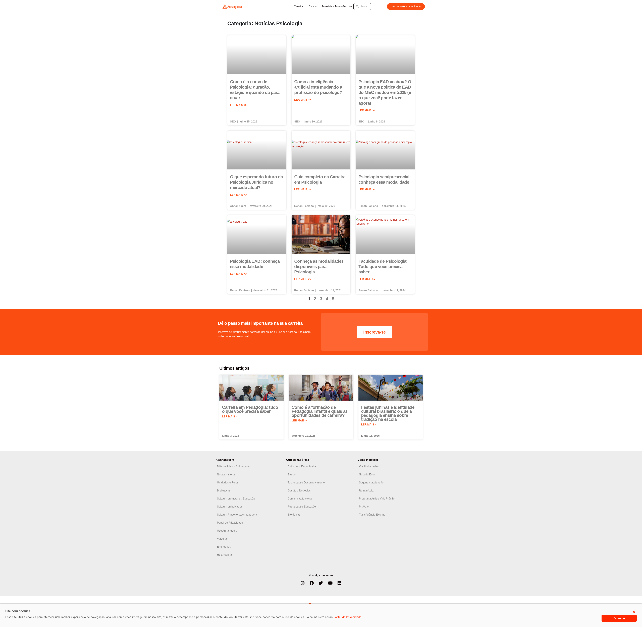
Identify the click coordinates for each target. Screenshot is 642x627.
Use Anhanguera (227, 530)
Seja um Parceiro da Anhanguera (237, 514)
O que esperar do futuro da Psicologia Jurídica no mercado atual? (256, 182)
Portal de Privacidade (230, 522)
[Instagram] (302, 583)
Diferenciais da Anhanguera (234, 466)
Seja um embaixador (229, 506)
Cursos (312, 6)
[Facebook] (312, 583)
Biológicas (294, 514)
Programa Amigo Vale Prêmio (377, 498)
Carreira (298, 6)
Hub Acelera (224, 554)
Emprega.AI (224, 546)
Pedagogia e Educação (302, 506)
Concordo (619, 618)
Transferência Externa (372, 514)
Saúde (292, 474)
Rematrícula (366, 490)
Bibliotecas (223, 490)
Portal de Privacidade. (348, 617)
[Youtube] (330, 583)
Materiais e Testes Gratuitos (337, 6)
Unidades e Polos (228, 482)
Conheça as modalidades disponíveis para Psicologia (319, 266)
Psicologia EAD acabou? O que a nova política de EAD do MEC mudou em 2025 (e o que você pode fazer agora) (384, 92)
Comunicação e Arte (300, 498)
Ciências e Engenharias (302, 466)
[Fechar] (634, 612)
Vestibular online (369, 466)
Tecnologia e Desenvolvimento (306, 482)
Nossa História (226, 474)
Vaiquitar (222, 538)
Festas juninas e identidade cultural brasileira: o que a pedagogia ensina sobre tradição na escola (387, 413)
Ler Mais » (229, 416)
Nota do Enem (367, 474)
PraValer (364, 506)
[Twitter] (321, 583)
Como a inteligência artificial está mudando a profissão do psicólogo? (318, 87)
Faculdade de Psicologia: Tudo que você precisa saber (383, 266)
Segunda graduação (371, 482)
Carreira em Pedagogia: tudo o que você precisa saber (250, 409)
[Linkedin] (339, 583)
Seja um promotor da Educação (236, 498)
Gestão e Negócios (299, 490)
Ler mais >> (238, 105)
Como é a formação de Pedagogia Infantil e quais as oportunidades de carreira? (320, 411)
